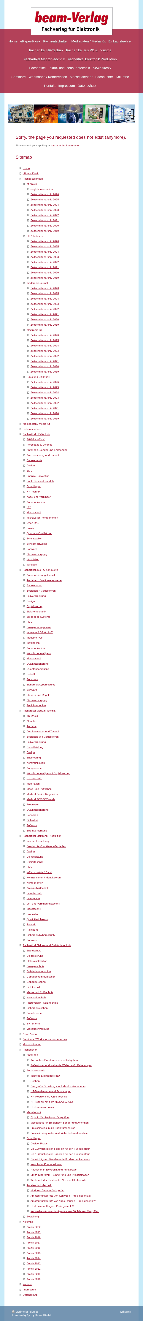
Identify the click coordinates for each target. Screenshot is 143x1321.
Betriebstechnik (36, 1070)
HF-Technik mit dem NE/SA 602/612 (52, 1101)
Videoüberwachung (38, 1028)
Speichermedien (36, 705)
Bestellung (33, 1216)
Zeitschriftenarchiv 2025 (45, 199)
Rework (31, 924)
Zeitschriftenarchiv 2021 (45, 220)
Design (31, 465)
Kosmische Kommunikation (46, 1164)
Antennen (32, 1054)
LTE (29, 507)
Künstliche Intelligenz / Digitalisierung (48, 773)
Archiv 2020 (34, 1226)
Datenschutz (30, 1294)
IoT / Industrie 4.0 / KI (39, 872)
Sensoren (32, 679)
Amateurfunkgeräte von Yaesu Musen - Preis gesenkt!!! (63, 1200)
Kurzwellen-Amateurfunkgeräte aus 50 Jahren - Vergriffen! (65, 1211)
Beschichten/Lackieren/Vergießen (46, 846)
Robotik (31, 674)
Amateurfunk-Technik (39, 1185)
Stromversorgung (37, 554)
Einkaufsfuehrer (32, 428)
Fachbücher (30, 1049)
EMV (29, 470)
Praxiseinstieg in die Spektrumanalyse (53, 1127)
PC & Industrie (35, 236)
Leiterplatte (33, 898)
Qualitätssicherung (38, 663)
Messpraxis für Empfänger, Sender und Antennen (60, 1122)
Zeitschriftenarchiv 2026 (45, 194)
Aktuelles (32, 721)
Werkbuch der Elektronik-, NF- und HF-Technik (58, 1180)
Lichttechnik (34, 987)
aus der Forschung (38, 841)
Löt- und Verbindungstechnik (43, 903)
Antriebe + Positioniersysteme (44, 580)
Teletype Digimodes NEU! (46, 1075)
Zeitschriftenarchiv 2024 (45, 204)
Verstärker (33, 559)
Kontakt (27, 1284)
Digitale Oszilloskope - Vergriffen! (50, 1117)
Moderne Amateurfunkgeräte (47, 1190)
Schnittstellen (34, 538)
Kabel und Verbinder (39, 496)
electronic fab (34, 329)
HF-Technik (33, 491)
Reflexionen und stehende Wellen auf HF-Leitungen (61, 1065)
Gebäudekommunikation (41, 976)
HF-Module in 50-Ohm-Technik (49, 1096)
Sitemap (34, 1311)
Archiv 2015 (34, 1253)
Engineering (34, 757)
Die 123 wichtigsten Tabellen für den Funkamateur (60, 1153)
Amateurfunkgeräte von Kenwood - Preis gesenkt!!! (61, 1195)
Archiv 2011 (33, 1273)
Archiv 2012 (34, 1268)
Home (26, 168)
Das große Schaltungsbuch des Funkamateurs (58, 1086)
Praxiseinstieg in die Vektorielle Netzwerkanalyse (59, 1133)
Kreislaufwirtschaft (37, 887)
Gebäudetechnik (36, 981)
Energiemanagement (39, 627)
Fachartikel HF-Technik (36, 434)
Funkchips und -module (40, 481)
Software (32, 548)
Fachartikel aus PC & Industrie (40, 569)
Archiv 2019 (34, 1232)
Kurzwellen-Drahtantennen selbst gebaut (55, 1060)
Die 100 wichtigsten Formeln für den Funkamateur (60, 1148)
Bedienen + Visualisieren (41, 590)
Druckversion (22, 1311)
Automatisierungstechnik (41, 575)
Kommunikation (36, 501)
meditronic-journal (37, 282)
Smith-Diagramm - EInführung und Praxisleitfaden (60, 1174)
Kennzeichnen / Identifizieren (44, 877)
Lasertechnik (34, 778)
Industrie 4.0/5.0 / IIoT (40, 632)
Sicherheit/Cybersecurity (41, 684)
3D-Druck (32, 715)
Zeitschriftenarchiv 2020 (45, 225)
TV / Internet (34, 1023)
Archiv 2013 (34, 1263)
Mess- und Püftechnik (39, 788)
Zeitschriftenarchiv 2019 (45, 230)
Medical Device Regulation (42, 794)
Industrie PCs (34, 637)
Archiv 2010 (34, 1279)
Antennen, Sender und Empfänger (47, 449)
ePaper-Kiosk (31, 173)
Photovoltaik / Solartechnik (42, 1002)
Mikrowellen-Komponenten (42, 517)
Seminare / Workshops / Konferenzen (45, 1039)
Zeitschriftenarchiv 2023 (45, 209)
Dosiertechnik (35, 861)
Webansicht (125, 1311)
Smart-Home (34, 1013)
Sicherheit (32, 820)
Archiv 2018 (34, 1237)
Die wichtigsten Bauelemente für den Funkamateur (60, 1159)
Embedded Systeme (38, 616)
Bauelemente (34, 460)
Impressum (29, 1289)
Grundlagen (34, 486)
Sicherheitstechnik (37, 1007)
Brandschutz (34, 950)
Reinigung (33, 929)
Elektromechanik (36, 611)
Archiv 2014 (34, 1258)
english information (42, 189)
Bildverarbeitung (36, 595)
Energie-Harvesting (38, 475)
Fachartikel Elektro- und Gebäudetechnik (47, 945)
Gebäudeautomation (39, 971)
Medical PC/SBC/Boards (41, 799)
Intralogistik (33, 642)
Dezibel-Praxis (39, 1143)
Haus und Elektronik (38, 376)
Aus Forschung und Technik (43, 455)
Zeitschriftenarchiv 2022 (45, 215)
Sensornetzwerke (37, 543)
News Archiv (30, 1033)
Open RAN (33, 522)
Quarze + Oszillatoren (39, 533)
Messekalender (32, 1044)
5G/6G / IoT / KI (36, 439)
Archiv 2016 (34, 1247)
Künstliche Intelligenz (39, 653)
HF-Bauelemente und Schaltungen (51, 1091)
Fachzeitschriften (33, 178)
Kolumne (28, 1221)
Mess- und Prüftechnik (40, 992)
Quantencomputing (38, 668)
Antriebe (31, 726)
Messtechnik (34, 512)
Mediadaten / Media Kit (36, 423)
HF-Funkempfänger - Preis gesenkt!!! (52, 1206)
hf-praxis (32, 183)
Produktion (33, 804)
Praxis (30, 528)
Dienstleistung (35, 747)
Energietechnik (35, 966)
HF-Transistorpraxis (42, 1106)
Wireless (32, 564)
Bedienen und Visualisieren (43, 736)
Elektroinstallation (37, 960)
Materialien (33, 783)
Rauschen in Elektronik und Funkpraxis (54, 1169)
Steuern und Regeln (38, 694)
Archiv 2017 (34, 1242)
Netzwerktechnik (36, 997)
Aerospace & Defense (39, 444)
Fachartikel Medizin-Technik (39, 710)
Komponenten (35, 767)
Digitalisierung (35, 606)
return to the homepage (65, 145)
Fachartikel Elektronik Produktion (42, 835)
